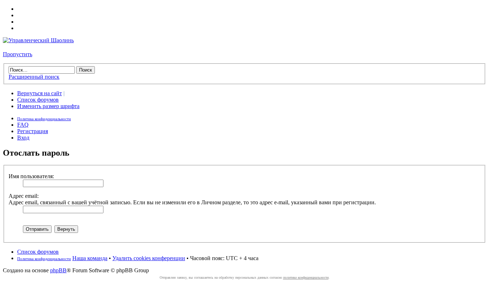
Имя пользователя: (31, 176)
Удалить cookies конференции (148, 258)
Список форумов (38, 100)
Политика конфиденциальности (44, 119)
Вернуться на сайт (39, 93)
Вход (23, 138)
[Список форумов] (38, 40)
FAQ (23, 125)
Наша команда (89, 258)
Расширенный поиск (34, 77)
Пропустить (17, 54)
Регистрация (32, 131)
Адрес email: (24, 196)
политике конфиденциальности (306, 277)
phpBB (58, 270)
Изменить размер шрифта (48, 106)
